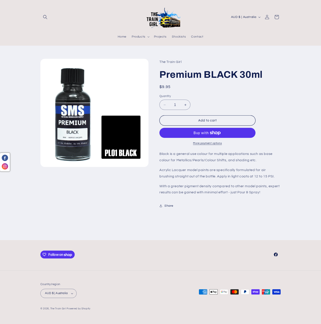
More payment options (207, 143)
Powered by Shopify (78, 308)
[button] (45, 17)
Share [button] (168, 205)
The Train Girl (58, 308)
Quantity (165, 96)
